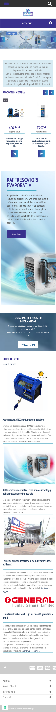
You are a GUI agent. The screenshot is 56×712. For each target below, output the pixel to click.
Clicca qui (11, 33)
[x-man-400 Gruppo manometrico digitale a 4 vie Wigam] (14, 111)
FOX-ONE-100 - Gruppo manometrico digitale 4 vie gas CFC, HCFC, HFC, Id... (15, 142)
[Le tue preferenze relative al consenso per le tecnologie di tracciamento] (5, 707)
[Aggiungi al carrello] (14, 153)
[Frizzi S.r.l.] (28, 12)
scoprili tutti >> (10, 364)
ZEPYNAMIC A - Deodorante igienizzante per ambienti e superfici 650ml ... (41, 142)
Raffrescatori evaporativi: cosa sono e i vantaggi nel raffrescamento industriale (27, 491)
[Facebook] (5, 666)
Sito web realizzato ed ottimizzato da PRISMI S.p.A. (18, 709)
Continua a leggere (31, 650)
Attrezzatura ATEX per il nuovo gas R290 (23, 419)
